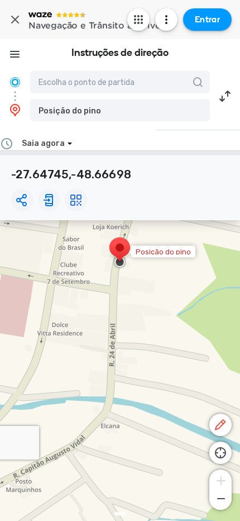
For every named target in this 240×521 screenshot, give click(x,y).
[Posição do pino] (120, 253)
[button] (120, 110)
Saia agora (43, 143)
